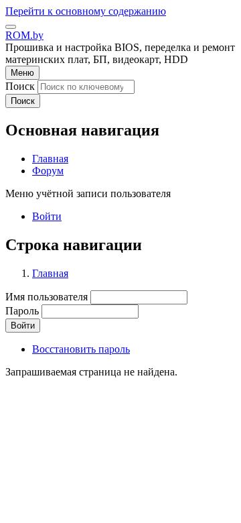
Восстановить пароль (81, 349)
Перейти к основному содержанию (85, 11)
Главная (50, 273)
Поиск (20, 86)
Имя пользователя (46, 296)
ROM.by (24, 35)
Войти (47, 216)
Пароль (22, 310)
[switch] (10, 27)
